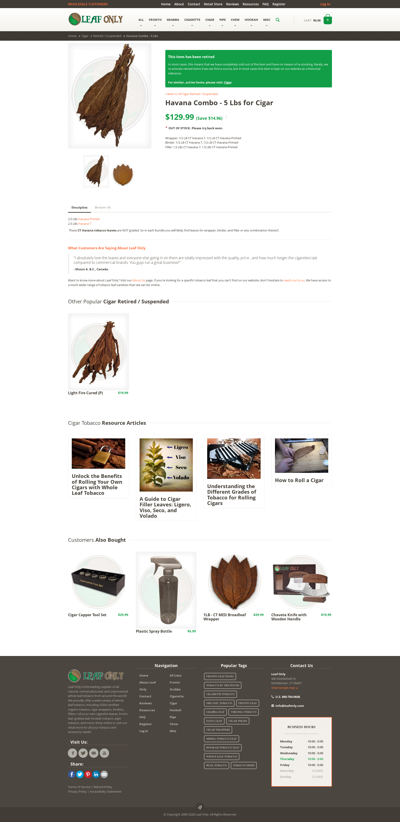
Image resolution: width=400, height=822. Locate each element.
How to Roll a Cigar (299, 480)
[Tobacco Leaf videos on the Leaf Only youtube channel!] (104, 753)
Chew (174, 724)
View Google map (283, 688)
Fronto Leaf (247, 703)
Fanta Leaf (214, 721)
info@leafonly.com (289, 706)
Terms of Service (79, 787)
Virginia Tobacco (243, 712)
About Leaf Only (147, 685)
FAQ (265, 4)
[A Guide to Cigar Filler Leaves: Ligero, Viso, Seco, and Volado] (166, 464)
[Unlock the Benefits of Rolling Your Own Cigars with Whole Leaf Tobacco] (98, 453)
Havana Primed (89, 219)
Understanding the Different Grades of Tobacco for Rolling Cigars (231, 494)
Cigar (228, 82)
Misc (173, 731)
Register (278, 4)
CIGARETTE (192, 20)
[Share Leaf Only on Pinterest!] (88, 774)
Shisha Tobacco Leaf (221, 739)
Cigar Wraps (237, 721)
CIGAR (209, 20)
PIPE (222, 20)
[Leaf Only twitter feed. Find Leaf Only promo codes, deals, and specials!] (83, 753)
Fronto (175, 682)
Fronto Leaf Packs (220, 676)
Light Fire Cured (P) (85, 392)
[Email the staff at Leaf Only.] (93, 753)
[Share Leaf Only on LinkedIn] (96, 774)
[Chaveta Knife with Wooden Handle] (301, 582)
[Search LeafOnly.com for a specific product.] (277, 19)
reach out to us (294, 280)
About (179, 4)
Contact (194, 4)
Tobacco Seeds (243, 765)
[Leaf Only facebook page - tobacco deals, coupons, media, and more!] (72, 753)
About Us (138, 280)
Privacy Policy (77, 791)
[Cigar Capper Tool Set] (98, 582)
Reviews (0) (103, 207)
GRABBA (173, 20)
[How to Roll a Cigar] (301, 455)
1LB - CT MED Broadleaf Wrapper (224, 617)
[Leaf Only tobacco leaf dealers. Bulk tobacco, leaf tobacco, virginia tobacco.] (97, 677)
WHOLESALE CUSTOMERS (88, 4)
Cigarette (177, 696)
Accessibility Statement (106, 791)
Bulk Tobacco (216, 765)
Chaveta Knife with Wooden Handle (289, 617)
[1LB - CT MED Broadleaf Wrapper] (233, 582)
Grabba (175, 689)
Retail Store (213, 4)
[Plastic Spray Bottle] (166, 590)
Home (166, 4)
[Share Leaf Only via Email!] (104, 774)
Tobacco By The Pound (222, 685)
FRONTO (155, 20)
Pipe (173, 717)
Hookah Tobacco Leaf (222, 747)
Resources (251, 4)
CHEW (235, 20)
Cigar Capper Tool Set (87, 614)
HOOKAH (251, 20)
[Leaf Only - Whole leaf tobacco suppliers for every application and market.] (98, 19)
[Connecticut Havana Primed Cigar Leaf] (123, 175)
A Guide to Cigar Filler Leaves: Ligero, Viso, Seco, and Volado (165, 507)
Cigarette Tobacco (220, 694)
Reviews (232, 4)
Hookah (175, 710)
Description (80, 207)
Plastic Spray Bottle (154, 631)
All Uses (175, 675)
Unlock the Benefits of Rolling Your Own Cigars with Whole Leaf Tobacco (97, 484)
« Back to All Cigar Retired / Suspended (191, 94)
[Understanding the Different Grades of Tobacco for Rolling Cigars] (234, 458)
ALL (141, 20)
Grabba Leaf (215, 712)
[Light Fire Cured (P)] (98, 351)
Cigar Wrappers (218, 730)
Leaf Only (278, 674)
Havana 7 (84, 224)
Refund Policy (103, 787)
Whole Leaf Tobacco (221, 756)
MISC (266, 20)
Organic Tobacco (219, 703)
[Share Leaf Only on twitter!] (80, 774)
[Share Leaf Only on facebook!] (71, 774)
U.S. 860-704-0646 (287, 697)
